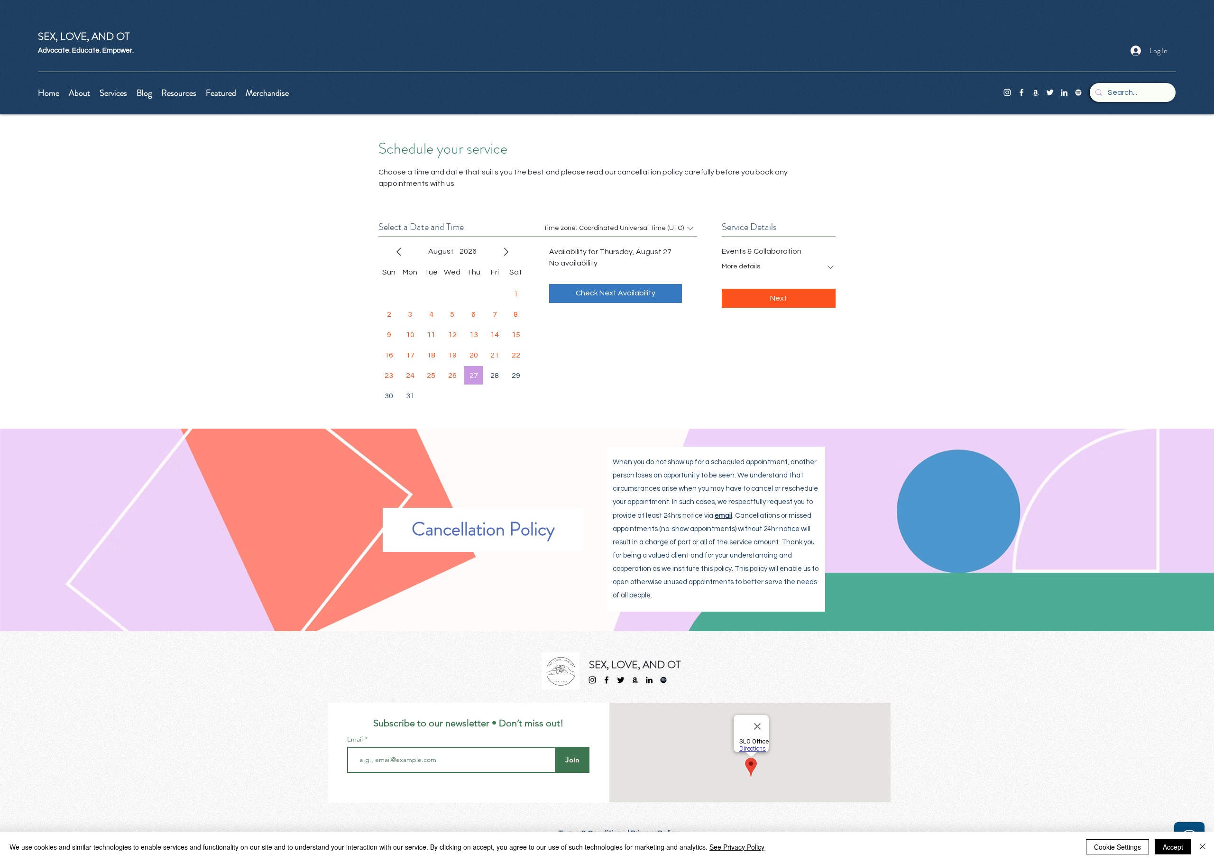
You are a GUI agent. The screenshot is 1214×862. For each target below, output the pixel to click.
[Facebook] (1021, 92)
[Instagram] (1007, 92)
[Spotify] (1078, 92)
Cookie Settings (1117, 847)
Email (356, 739)
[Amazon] (1035, 92)
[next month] (506, 251)
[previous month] (399, 251)
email (723, 515)
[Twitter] (1050, 92)
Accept (1173, 847)
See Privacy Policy (736, 847)
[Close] (1202, 846)
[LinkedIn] (1064, 92)
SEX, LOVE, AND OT (635, 664)
